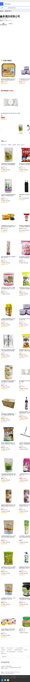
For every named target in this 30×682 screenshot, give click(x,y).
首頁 (3, 23)
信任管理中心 (9, 649)
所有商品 (10, 23)
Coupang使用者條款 (19, 647)
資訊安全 (2, 651)
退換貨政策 (3, 649)
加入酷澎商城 (20, 651)
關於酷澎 (2, 647)
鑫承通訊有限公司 (8, 11)
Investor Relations (9, 647)
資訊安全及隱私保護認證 (11, 651)
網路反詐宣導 (3, 653)
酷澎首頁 (1, 11)
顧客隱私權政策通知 (18, 649)
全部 (2, 7)
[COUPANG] (5, 663)
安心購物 (25, 649)
